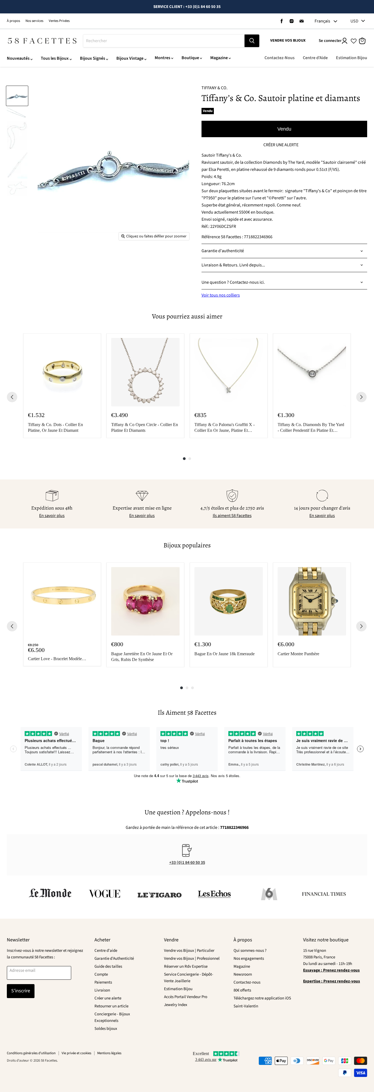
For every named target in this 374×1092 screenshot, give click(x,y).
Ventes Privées (59, 21)
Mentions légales (109, 1053)
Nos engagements (249, 958)
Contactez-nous (247, 982)
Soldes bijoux (105, 1028)
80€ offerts (242, 990)
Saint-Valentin (246, 1006)
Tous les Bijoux (55, 58)
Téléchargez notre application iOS (262, 998)
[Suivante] (361, 397)
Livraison (102, 990)
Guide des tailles (108, 966)
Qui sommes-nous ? (250, 950)
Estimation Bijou (351, 58)
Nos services (34, 21)
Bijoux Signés (92, 58)
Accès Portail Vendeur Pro (185, 997)
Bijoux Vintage (129, 58)
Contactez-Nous (279, 58)
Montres (162, 58)
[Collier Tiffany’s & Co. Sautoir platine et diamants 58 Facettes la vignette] (17, 96)
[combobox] (163, 41)
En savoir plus (52, 516)
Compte (101, 974)
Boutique (190, 58)
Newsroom (243, 974)
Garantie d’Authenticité (114, 958)
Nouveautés (18, 58)
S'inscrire (20, 990)
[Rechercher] (251, 41)
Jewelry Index (175, 1005)
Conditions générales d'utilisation (31, 1053)
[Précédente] (12, 397)
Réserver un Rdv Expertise (186, 966)
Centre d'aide (105, 950)
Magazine (219, 58)
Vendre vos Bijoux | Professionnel (192, 958)
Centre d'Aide (315, 58)
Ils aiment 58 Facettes (232, 516)
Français (322, 21)
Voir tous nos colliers (221, 295)
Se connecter (330, 41)
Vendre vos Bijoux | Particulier (189, 950)
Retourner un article (111, 1006)
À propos (13, 21)
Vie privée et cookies (76, 1053)
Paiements (103, 982)
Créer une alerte (107, 998)
